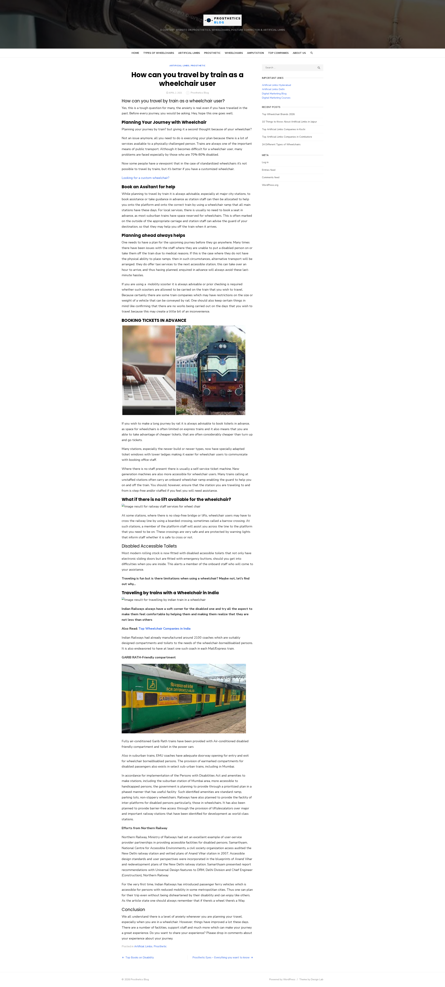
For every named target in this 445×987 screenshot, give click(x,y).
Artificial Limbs (189, 53)
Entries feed (268, 170)
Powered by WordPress (282, 979)
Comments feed (270, 177)
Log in (265, 162)
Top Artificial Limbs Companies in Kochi (283, 129)
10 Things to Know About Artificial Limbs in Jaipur (289, 121)
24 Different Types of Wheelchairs (281, 144)
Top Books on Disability (139, 957)
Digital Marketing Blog (274, 93)
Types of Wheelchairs (158, 53)
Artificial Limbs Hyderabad (276, 85)
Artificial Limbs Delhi (273, 89)
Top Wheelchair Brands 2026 (278, 114)
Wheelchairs (234, 53)
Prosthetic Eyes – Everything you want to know (221, 957)
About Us (299, 53)
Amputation (255, 53)
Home (135, 53)
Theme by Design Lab (311, 979)
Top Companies (278, 53)
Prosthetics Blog (200, 92)
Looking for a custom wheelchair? (146, 178)
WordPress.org (270, 185)
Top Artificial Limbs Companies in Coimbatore (287, 136)
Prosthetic (212, 53)
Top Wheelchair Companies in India (165, 628)
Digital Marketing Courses (276, 97)
